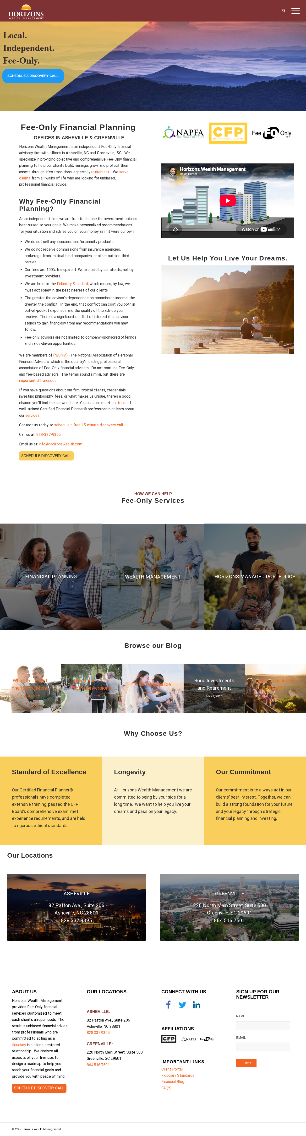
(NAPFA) (60, 355)
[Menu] (294, 11)
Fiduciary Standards (177, 1075)
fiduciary (19, 1045)
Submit (246, 1063)
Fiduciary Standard (72, 283)
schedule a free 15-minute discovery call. (89, 425)
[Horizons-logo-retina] (26, 11)
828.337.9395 (98, 1032)
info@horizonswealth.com (60, 444)
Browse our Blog (153, 645)
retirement (100, 172)
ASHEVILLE (98, 1012)
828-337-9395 (48, 434)
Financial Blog (172, 1081)
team (122, 402)
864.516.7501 (98, 1065)
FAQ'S (166, 1088)
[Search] (284, 11)
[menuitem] (284, 11)
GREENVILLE (99, 1044)
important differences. (38, 380)
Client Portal (172, 1069)
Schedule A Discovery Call (33, 76)
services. (32, 415)
